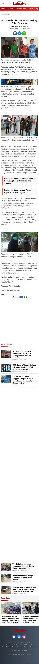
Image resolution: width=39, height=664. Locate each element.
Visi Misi (20, 643)
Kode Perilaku (6, 647)
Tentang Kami (12, 643)
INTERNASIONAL (21, 9)
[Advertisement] (19, 323)
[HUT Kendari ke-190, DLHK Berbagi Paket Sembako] (15, 33)
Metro (8, 14)
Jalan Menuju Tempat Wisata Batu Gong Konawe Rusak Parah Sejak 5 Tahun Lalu (24, 589)
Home (3, 14)
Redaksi (27, 643)
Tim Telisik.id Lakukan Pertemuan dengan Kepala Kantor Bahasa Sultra (23, 566)
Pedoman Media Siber (12, 645)
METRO (31, 9)
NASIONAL (11, 9)
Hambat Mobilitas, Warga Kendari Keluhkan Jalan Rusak (22, 578)
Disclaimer (33, 647)
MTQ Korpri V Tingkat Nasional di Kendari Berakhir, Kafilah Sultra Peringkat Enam (24, 367)
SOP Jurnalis (28, 645)
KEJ (21, 645)
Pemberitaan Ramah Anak (20, 647)
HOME (3, 9)
